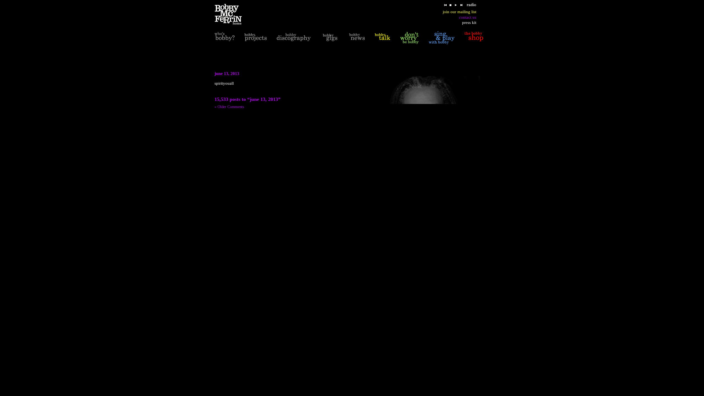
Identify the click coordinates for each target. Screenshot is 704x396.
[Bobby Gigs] (330, 38)
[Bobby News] (357, 38)
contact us (467, 17)
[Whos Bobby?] (225, 38)
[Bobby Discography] (294, 38)
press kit (469, 22)
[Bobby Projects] (255, 38)
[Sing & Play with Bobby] (442, 38)
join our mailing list (459, 12)
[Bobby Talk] (382, 38)
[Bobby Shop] (473, 38)
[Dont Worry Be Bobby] (409, 38)
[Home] (232, 14)
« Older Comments (229, 107)
